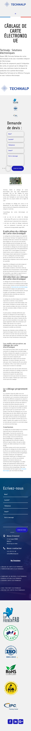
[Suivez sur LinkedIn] (15, 721)
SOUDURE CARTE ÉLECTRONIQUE (11, 580)
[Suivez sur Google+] (21, 721)
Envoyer (18, 168)
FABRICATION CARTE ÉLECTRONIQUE (12, 569)
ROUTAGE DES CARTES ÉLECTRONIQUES (13, 590)
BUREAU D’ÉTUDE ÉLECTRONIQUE (11, 578)
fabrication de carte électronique (19, 287)
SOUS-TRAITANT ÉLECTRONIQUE (11, 588)
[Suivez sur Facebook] (10, 721)
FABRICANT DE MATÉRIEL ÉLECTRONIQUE (14, 576)
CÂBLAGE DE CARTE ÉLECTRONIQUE (12, 567)
